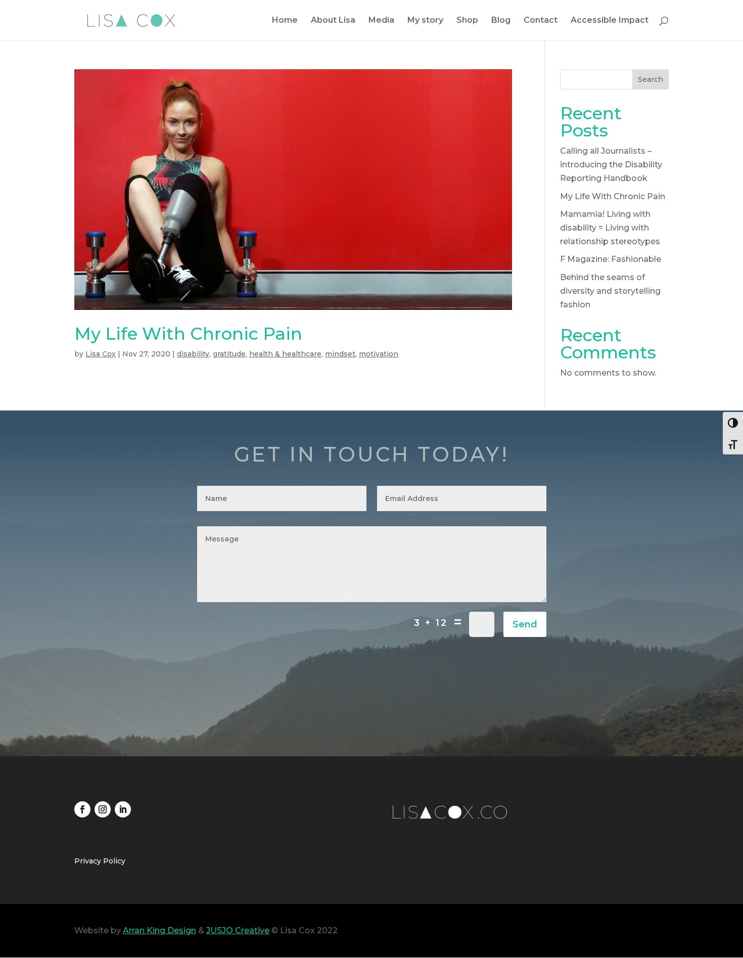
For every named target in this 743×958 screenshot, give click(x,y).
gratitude (229, 353)
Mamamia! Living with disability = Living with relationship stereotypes (610, 227)
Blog (500, 21)
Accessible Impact (609, 21)
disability (193, 353)
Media (381, 21)
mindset (340, 353)
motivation (378, 353)
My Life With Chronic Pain (188, 333)
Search (650, 79)
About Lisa (333, 21)
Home (285, 21)
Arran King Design (159, 930)
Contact (541, 21)
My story (425, 21)
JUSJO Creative (237, 930)
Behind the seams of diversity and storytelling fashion (610, 290)
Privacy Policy (99, 861)
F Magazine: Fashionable (610, 259)
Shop (467, 21)
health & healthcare (285, 353)
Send (525, 624)
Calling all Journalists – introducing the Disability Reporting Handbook (611, 164)
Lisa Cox (100, 353)
